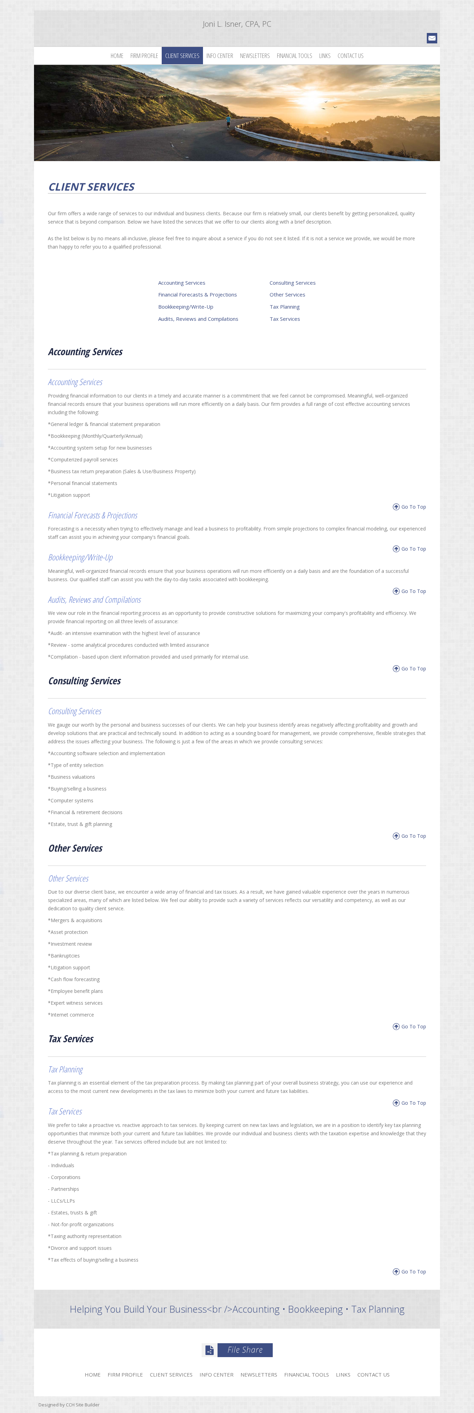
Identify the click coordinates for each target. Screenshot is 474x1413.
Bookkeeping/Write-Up (185, 306)
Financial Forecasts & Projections (197, 294)
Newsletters (255, 55)
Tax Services (285, 318)
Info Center (219, 55)
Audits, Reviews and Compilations (198, 318)
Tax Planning (285, 306)
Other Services (287, 294)
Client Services (182, 55)
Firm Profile (144, 55)
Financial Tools (294, 55)
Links (325, 55)
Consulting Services (293, 282)
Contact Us (351, 55)
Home (117, 55)
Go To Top (413, 506)
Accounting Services (181, 282)
